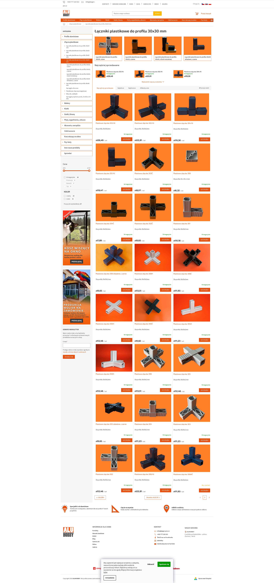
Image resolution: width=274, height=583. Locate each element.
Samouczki (147, 4)
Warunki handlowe (119, 4)
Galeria (164, 4)
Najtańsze (121, 88)
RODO (131, 4)
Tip (68, 186)
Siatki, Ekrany (69, 114)
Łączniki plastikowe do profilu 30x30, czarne (78, 70)
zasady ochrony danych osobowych (74, 352)
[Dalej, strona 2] (205, 497)
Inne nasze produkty (72, 148)
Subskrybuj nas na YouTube (166, 544)
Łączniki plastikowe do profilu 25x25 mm (77, 56)
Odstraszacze (69, 131)
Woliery (67, 103)
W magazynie (72, 177)
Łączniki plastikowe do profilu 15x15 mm (77, 47)
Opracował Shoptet (204, 579)
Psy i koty (67, 142)
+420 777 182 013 (162, 534)
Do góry (101, 497)
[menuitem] (69, 20)
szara (70, 199)
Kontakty (105, 4)
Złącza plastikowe (71, 42)
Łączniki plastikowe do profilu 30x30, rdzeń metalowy (78, 75)
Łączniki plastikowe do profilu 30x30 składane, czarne (78, 80)
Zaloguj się (69, 357)
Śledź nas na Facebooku (165, 537)
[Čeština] (203, 4)
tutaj (105, 572)
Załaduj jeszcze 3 (153, 497)
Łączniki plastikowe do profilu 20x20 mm (77, 52)
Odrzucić (150, 564)
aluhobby (160, 541)
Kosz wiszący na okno (72, 136)
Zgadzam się (164, 564)
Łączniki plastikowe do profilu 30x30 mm (77, 61)
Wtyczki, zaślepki (71, 94)
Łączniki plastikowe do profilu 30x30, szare (78, 66)
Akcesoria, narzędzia (72, 125)
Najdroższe (132, 88)
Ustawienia (109, 578)
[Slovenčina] (206, 4)
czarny (70, 196)
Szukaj (157, 13)
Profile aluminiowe (71, 36)
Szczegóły (127, 139)
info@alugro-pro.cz (163, 531)
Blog (138, 4)
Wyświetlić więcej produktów (152, 82)
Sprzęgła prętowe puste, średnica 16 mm (78, 98)
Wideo (156, 4)
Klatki (66, 108)
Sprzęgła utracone (72, 88)
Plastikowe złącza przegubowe (76, 91)
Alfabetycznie (144, 88)
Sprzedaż (68, 153)
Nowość (70, 183)
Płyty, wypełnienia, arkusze (74, 120)
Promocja (70, 180)
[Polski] (210, 4)
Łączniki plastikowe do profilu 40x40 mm (77, 84)
